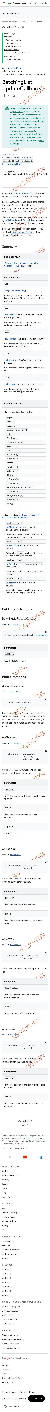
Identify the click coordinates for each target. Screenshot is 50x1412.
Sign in (43, 3)
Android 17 (6, 1269)
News (4, 1188)
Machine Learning (9, 1212)
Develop (24, 22)
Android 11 (6, 1295)
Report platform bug (10, 1335)
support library (16, 111)
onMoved (9, 360)
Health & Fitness (8, 1217)
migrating (14, 131)
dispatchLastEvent (14, 290)
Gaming (5, 1208)
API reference (11, 13)
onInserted (10, 339)
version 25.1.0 (15, 68)
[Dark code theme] (46, 632)
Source (5, 1184)
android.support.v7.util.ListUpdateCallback (21, 516)
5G (3, 1230)
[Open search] (30, 3)
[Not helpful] (23, 27)
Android (5, 1171)
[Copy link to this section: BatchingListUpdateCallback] (39, 618)
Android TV (7, 1258)
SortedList (28, 220)
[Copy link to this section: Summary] (19, 247)
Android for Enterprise (11, 1175)
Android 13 (6, 1287)
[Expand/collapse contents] (17, 33)
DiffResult (11, 220)
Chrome (5, 1369)
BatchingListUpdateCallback (19, 263)
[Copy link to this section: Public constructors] (35, 609)
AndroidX (33, 118)
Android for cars (9, 1254)
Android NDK (7, 1324)
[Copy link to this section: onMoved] (16, 939)
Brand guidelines (27, 1392)
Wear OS (6, 1245)
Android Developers (10, 22)
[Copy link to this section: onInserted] (18, 849)
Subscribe (36, 1398)
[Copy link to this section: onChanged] (19, 737)
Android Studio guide (11, 1306)
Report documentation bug (13, 1339)
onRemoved (10, 384)
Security (5, 1180)
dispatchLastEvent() (22, 232)
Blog (4, 1192)
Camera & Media (9, 1221)
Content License (32, 1138)
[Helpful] (19, 27)
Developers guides (10, 1311)
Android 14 (6, 1282)
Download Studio (9, 1319)
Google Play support (10, 1344)
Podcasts (6, 1197)
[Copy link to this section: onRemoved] (20, 1029)
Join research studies (11, 1348)
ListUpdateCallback (12, 164)
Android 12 (6, 1291)
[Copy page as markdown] (13, 95)
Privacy (5, 1225)
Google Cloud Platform (12, 1378)
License (14, 1392)
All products (7, 1382)
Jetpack (20, 121)
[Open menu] (4, 3)
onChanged (10, 314)
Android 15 (6, 1278)
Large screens (8, 1241)
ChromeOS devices (10, 1249)
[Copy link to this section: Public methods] (28, 677)
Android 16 (6, 1274)
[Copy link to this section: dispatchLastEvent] (27, 686)
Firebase (5, 1374)
